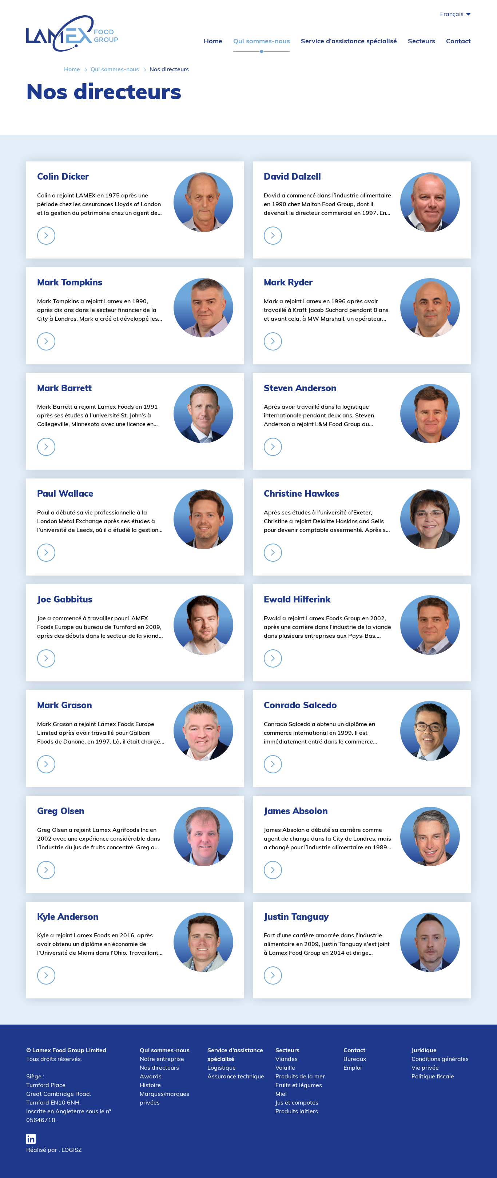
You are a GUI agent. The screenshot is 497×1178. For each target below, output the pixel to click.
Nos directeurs (159, 1068)
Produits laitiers (296, 1112)
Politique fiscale (432, 1077)
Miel (281, 1094)
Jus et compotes (296, 1103)
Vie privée (425, 1068)
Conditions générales (440, 1059)
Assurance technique (235, 1077)
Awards (151, 1077)
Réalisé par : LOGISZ (54, 1150)
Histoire (150, 1086)
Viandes (286, 1059)
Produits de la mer (300, 1077)
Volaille (285, 1068)
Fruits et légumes (298, 1086)
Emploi (352, 1068)
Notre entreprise (162, 1059)
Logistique (221, 1068)
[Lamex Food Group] (72, 32)
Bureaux (354, 1059)
